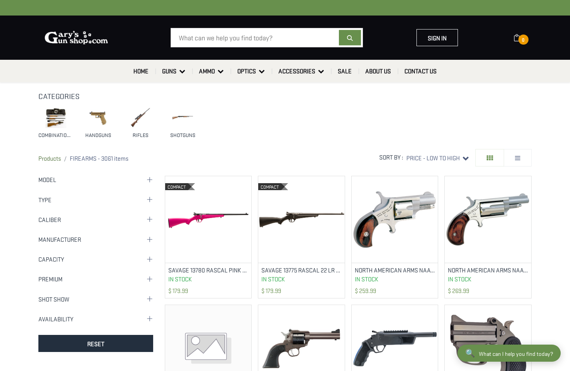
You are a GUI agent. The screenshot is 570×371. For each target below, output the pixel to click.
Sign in (437, 37)
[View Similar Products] (246, 206)
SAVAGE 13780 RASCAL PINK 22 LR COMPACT (208, 270)
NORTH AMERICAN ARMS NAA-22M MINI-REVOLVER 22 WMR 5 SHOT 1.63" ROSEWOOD (488, 270)
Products (49, 158)
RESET (95, 343)
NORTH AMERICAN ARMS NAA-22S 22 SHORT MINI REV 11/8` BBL (395, 270)
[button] (437, 157)
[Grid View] (489, 157)
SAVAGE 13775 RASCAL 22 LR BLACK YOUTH (301, 270)
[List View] (518, 157)
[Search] (350, 37)
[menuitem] (141, 71)
